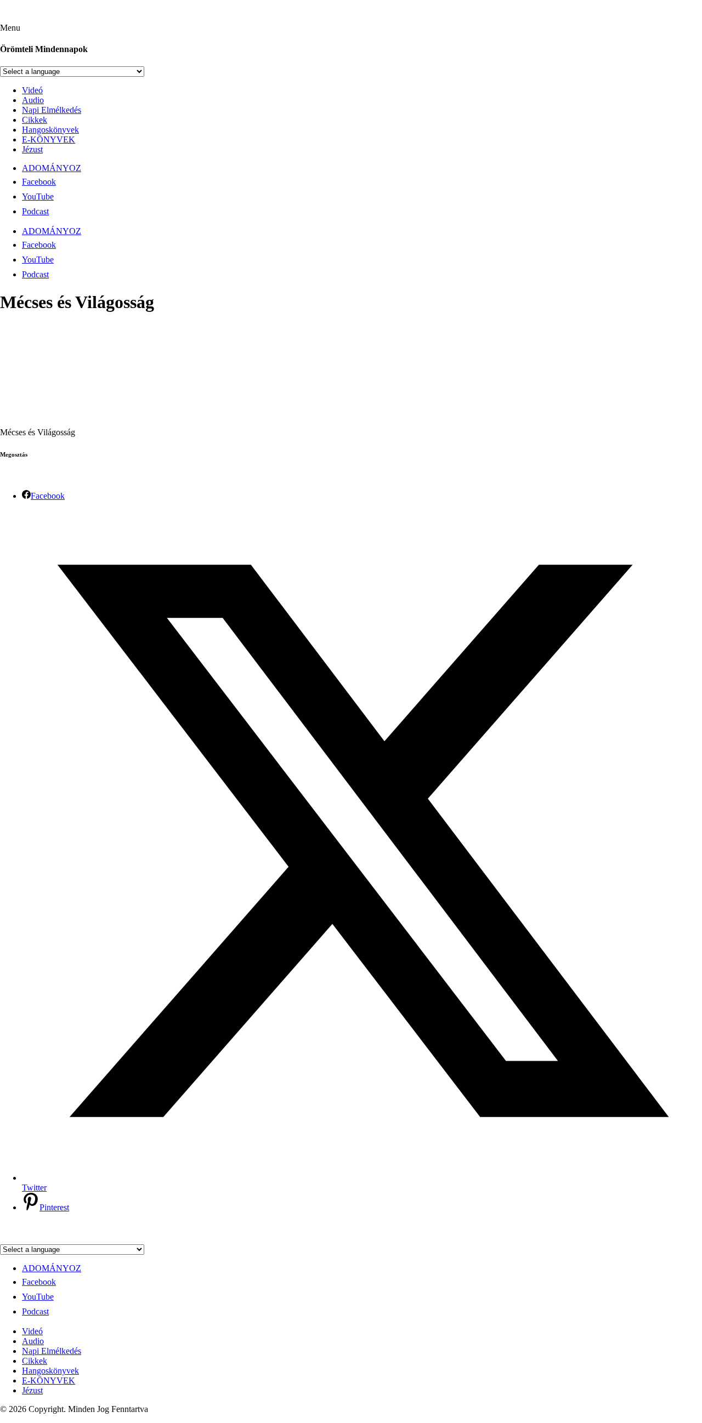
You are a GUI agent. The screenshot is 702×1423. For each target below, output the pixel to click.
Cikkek (34, 119)
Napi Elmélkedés (51, 110)
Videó (32, 90)
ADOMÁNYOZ (51, 168)
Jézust (32, 149)
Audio (33, 100)
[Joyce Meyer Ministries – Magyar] (53, 17)
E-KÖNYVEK (48, 139)
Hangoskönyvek (50, 129)
